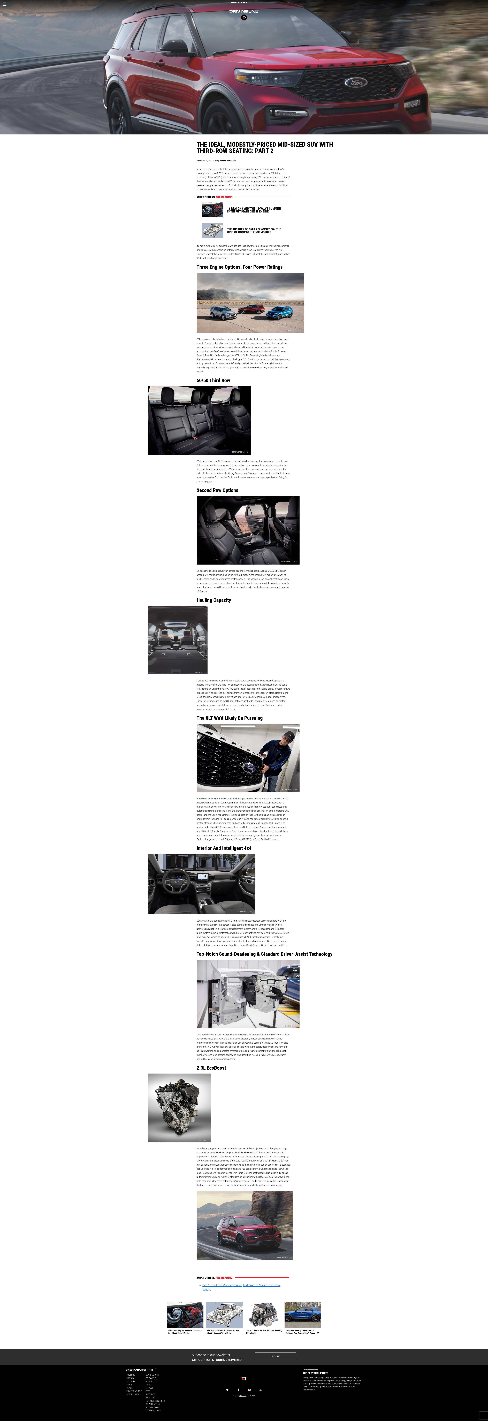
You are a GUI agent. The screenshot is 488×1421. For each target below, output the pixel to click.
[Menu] (4, 4)
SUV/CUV (130, 1378)
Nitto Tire (242, 1395)
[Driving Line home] (244, 13)
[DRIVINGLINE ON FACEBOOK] (238, 1389)
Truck (129, 1384)
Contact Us (151, 1378)
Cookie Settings (153, 1410)
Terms (148, 1384)
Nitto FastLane (153, 1407)
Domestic (130, 1374)
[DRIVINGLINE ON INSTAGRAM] (249, 1389)
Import (129, 1387)
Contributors (152, 1374)
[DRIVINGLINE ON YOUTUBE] (261, 1389)
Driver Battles (152, 1404)
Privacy (149, 1387)
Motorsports (132, 1394)
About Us (150, 1397)
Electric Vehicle (134, 1391)
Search (149, 1381)
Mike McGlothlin (229, 160)
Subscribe (275, 1356)
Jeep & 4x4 (131, 1381)
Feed (148, 1391)
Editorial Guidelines (155, 1401)
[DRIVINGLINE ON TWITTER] (227, 1389)
